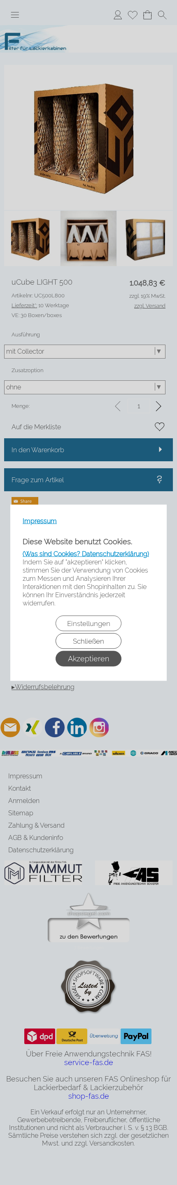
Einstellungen (88, 623)
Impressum (40, 521)
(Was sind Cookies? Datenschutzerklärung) (86, 553)
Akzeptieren (88, 658)
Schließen (88, 641)
